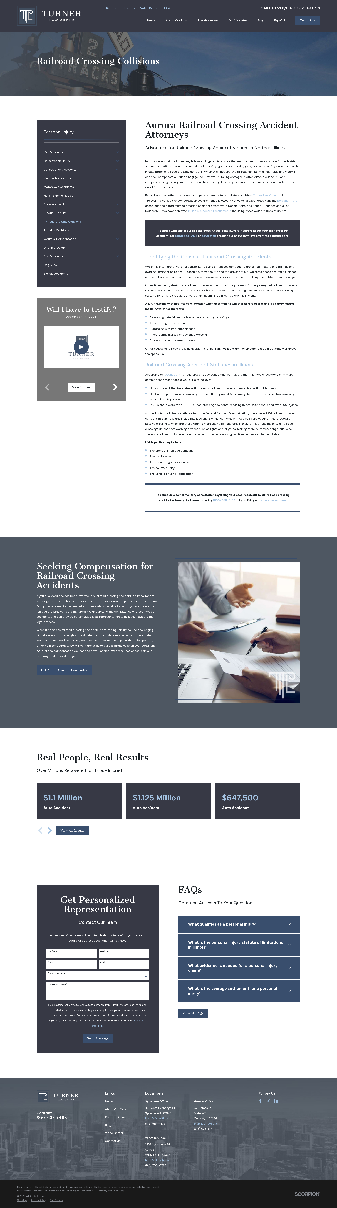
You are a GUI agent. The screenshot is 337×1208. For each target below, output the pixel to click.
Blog (108, 1125)
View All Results (72, 830)
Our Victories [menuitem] (238, 20)
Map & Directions (157, 1118)
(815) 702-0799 (155, 1165)
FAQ (167, 8)
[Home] (49, 16)
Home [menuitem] (151, 20)
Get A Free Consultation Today (64, 670)
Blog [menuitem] (261, 20)
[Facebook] (260, 1101)
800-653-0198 (305, 8)
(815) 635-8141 (203, 1129)
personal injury (287, 200)
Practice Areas (115, 1117)
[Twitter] (268, 1101)
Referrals (112, 8)
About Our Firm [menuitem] (176, 20)
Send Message (97, 1038)
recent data (172, 374)
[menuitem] (79, 152)
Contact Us (308, 20)
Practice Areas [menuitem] (208, 20)
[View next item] (49, 830)
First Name (52, 951)
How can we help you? (57, 984)
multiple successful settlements (209, 211)
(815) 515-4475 (155, 1123)
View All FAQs (193, 1013)
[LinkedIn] (276, 1101)
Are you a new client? (57, 973)
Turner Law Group (265, 195)
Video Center (149, 8)
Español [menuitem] (279, 20)
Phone (50, 962)
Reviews (129, 8)
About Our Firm (115, 1109)
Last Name (104, 951)
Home (109, 1101)
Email (102, 962)
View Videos (81, 387)
